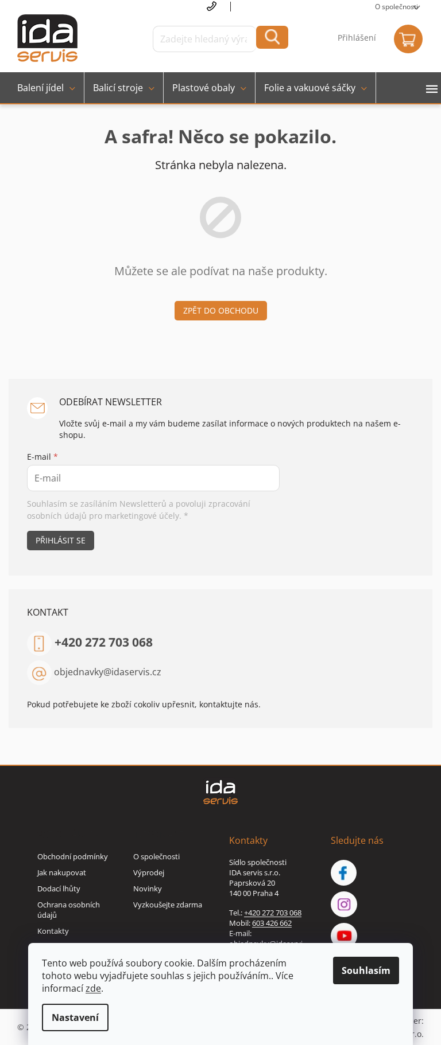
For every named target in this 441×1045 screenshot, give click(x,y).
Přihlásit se (61, 540)
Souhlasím (366, 970)
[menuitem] (46, 87)
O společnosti (396, 6)
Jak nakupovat (61, 872)
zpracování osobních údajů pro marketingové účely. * (138, 509)
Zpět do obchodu (220, 310)
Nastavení (75, 1017)
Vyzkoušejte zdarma (167, 904)
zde (93, 988)
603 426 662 (272, 923)
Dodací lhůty (58, 888)
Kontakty (53, 931)
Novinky (147, 888)
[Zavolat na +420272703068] (219, 6)
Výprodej (148, 872)
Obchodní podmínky (72, 856)
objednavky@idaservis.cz (107, 671)
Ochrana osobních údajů (68, 909)
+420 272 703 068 (104, 642)
